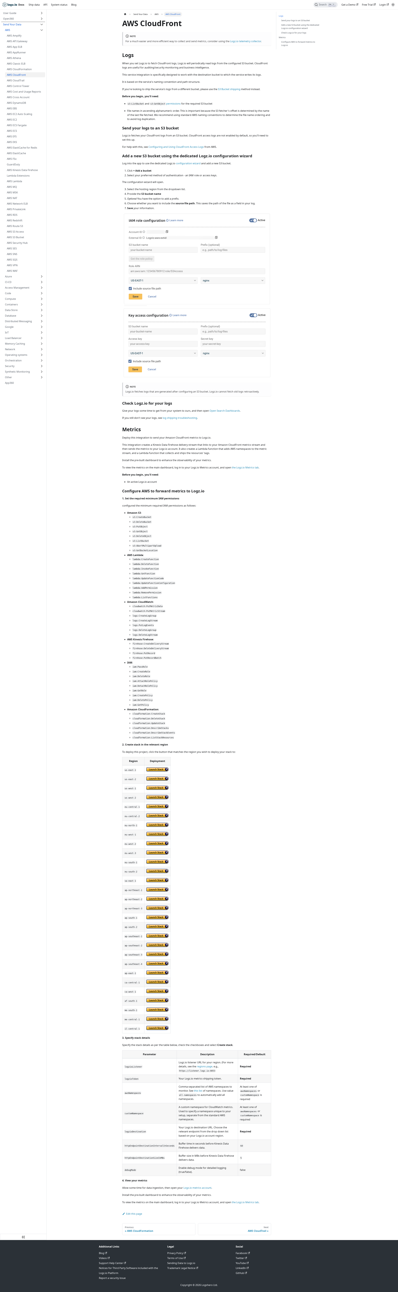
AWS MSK (12, 192)
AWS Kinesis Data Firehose (22, 170)
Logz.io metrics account (197, 1187)
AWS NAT (12, 198)
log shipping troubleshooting (180, 418)
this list (198, 1090)
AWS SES (12, 248)
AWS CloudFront (16, 75)
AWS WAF (12, 271)
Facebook (241, 1253)
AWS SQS (12, 259)
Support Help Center (111, 1263)
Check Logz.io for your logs (293, 32)
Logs (281, 15)
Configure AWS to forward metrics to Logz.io (298, 43)
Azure (8, 276)
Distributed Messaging (18, 321)
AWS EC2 (12, 119)
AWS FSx (11, 159)
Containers (11, 304)
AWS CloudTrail (15, 80)
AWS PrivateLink (16, 209)
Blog (73, 4)
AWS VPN (12, 265)
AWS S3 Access (15, 231)
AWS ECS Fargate (17, 125)
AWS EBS (12, 108)
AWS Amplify (14, 35)
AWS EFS (12, 136)
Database (10, 315)
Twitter (240, 1258)
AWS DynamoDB (16, 103)
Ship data (34, 4)
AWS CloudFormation (19, 69)
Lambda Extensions (18, 175)
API (45, 4)
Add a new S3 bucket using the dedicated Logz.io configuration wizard (300, 26)
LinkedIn (241, 1268)
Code (8, 293)
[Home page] (125, 14)
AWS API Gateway (17, 41)
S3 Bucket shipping (229, 89)
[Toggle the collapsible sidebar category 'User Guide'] (41, 13)
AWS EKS (12, 142)
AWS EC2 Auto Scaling (19, 114)
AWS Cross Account (18, 97)
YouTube (241, 1263)
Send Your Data (12, 24)
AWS (7, 30)
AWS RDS (12, 215)
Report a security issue (112, 1278)
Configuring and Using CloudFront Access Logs (176, 147)
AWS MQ (12, 187)
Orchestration (13, 360)
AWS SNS (12, 254)
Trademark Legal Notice (181, 1268)
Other (8, 377)
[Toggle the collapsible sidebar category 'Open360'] (41, 18)
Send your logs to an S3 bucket (295, 20)
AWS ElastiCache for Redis (22, 147)
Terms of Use (175, 1258)
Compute (10, 299)
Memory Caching (15, 343)
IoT (7, 332)
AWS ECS (12, 131)
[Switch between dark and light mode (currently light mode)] (393, 4)
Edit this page (134, 1213)
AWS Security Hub (17, 243)
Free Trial (367, 4)
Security (9, 366)
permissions (173, 103)
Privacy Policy (175, 1253)
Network (10, 349)
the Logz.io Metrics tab (245, 467)
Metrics (282, 37)
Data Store (11, 310)
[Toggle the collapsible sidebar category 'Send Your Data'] (41, 24)
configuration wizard (188, 163)
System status (59, 4)
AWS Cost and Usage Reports (24, 91)
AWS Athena (14, 58)
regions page (204, 1066)
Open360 (8, 18)
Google (9, 327)
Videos (103, 1258)
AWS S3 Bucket (15, 237)
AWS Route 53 (15, 226)
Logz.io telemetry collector (245, 41)
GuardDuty (13, 164)
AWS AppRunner (16, 52)
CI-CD (8, 282)
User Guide (9, 13)
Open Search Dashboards (225, 410)
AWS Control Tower (18, 86)
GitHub (240, 1273)
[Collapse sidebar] (23, 1237)
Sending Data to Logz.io (181, 1263)
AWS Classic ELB (16, 63)
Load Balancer (13, 338)
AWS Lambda (14, 181)
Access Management (17, 287)
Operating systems (16, 355)
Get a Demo (348, 4)
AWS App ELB (14, 47)
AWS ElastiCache (16, 153)
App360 (9, 383)
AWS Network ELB (17, 203)
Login (382, 4)
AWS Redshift (14, 220)
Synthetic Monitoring (17, 371)
